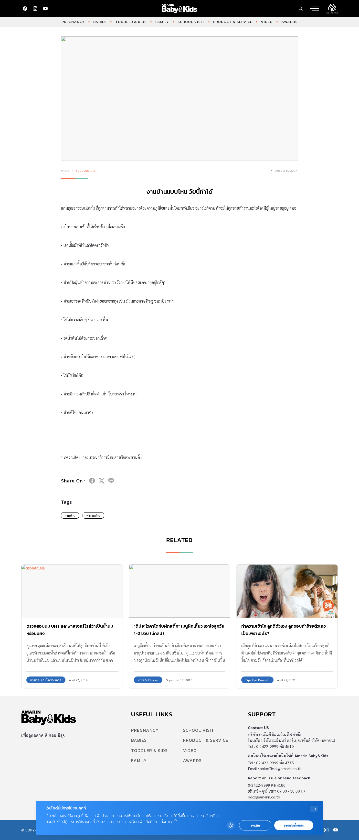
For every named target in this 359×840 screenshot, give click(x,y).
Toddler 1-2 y (87, 170)
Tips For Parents (257, 680)
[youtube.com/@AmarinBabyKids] (45, 8)
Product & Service (232, 21)
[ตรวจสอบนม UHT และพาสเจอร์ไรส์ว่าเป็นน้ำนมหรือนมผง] (72, 591)
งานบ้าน (70, 515)
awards (289, 21)
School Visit (191, 21)
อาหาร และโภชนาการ (46, 680)
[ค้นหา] (301, 8)
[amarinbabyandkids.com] (180, 8)
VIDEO (267, 21)
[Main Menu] (314, 8)
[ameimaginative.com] (332, 8)
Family (162, 21)
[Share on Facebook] (92, 481)
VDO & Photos (148, 680)
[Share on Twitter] (102, 481)
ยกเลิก (255, 825)
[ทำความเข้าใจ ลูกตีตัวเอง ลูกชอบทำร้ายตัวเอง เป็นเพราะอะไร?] (287, 591)
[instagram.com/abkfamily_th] (35, 8)
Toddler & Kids (131, 21)
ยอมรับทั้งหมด (294, 825)
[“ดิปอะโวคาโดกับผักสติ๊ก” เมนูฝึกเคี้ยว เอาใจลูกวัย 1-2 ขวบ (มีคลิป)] (179, 591)
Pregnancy (73, 21)
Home (65, 170)
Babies (100, 21)
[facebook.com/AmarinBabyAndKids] (25, 8)
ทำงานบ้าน (93, 515)
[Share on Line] (111, 481)
